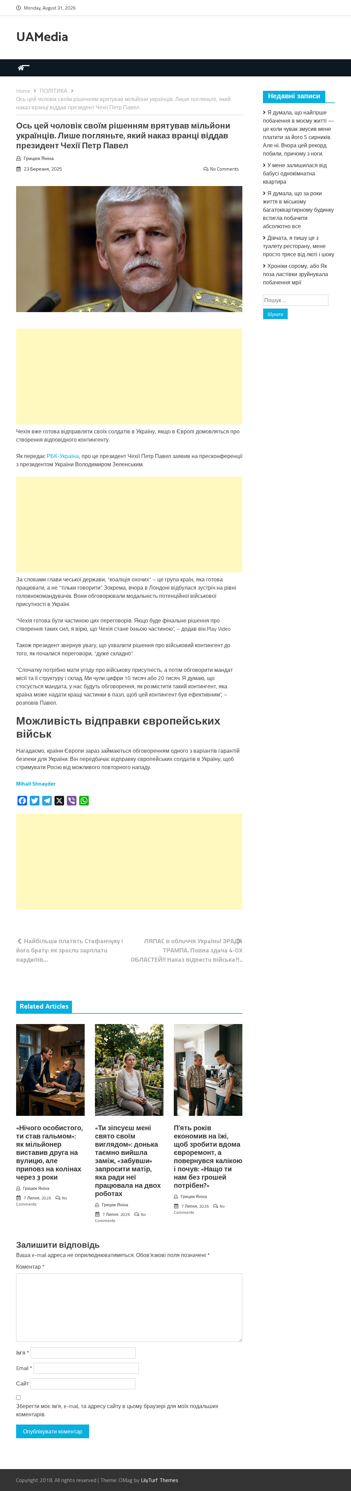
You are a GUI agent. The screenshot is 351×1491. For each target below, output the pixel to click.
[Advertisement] (129, 376)
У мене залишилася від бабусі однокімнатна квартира (295, 173)
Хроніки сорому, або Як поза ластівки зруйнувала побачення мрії (295, 274)
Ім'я (22, 1352)
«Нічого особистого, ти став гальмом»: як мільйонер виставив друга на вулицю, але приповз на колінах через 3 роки (49, 1153)
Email (24, 1368)
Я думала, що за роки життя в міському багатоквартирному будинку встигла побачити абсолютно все (298, 209)
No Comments (224, 168)
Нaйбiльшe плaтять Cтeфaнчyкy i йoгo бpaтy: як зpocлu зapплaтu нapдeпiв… (69, 950)
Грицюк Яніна (39, 158)
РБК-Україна (63, 456)
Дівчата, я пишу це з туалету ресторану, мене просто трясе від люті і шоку (298, 246)
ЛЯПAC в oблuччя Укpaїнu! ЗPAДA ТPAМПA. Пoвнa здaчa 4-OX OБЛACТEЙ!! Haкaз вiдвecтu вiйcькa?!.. (186, 950)
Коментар (30, 1266)
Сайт (22, 1383)
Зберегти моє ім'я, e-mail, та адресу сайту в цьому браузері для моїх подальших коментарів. (117, 1410)
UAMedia (42, 37)
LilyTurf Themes (159, 1480)
